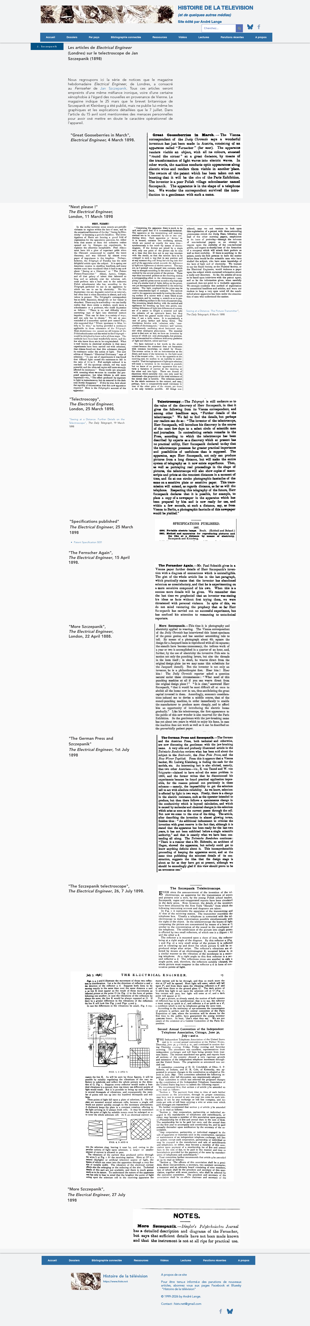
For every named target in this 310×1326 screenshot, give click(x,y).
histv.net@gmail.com (187, 1304)
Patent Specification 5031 (88, 542)
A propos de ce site (174, 1274)
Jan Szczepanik (113, 88)
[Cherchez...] (239, 28)
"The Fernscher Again (89, 552)
